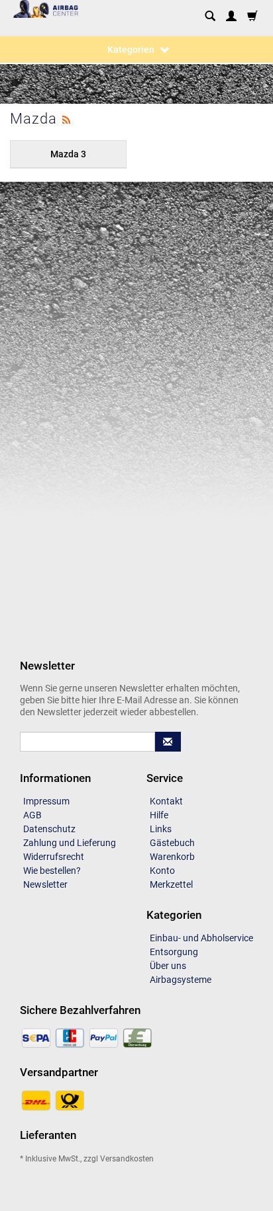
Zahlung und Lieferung (69, 843)
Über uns (168, 965)
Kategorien (131, 49)
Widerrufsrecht (53, 856)
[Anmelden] (231, 17)
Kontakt (166, 801)
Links (161, 829)
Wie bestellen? (52, 870)
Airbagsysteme (180, 979)
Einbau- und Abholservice (201, 938)
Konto (162, 870)
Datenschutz (49, 829)
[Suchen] (210, 17)
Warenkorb (172, 856)
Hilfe (159, 815)
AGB (32, 815)
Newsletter (45, 884)
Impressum (46, 801)
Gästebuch (172, 843)
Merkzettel (171, 884)
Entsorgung (174, 952)
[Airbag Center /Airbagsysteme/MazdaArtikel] (66, 118)
